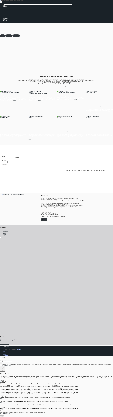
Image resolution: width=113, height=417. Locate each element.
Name (4, 156)
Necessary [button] (2, 380)
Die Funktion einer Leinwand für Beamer (38, 93)
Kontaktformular (66, 83)
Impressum (5, 355)
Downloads (4, 360)
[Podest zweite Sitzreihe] (7, 123)
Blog (4, 5)
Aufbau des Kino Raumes (34, 131)
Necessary (4, 381)
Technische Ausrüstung (62, 131)
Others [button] (1, 409)
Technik (4, 234)
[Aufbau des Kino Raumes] (36, 123)
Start (4, 4)
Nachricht (4, 163)
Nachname (17, 159)
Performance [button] (2, 398)
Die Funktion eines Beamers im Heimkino (66, 92)
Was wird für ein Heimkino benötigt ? (94, 106)
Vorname (17, 157)
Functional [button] (2, 395)
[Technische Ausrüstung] (64, 123)
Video (4, 19)
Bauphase (5, 229)
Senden (4, 164)
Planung (4, 233)
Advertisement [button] (3, 406)
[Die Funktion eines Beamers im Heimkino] (63, 91)
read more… (14, 100)
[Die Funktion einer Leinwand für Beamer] (36, 92)
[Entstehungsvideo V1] (93, 123)
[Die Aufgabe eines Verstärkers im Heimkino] (5, 91)
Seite (3, 358)
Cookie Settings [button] (3, 365)
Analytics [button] (2, 402)
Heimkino (5, 6)
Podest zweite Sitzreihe (5, 131)
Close (2, 416)
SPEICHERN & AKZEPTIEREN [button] (7, 413)
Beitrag (3, 357)
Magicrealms (6, 346)
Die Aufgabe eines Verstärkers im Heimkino (9, 92)
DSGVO (4, 351)
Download (5, 20)
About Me (16, 35)
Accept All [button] (9, 365)
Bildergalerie (5, 18)
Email (3, 160)
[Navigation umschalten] (1, 2)
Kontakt (8, 35)
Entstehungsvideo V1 (90, 131)
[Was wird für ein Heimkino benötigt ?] (93, 98)
